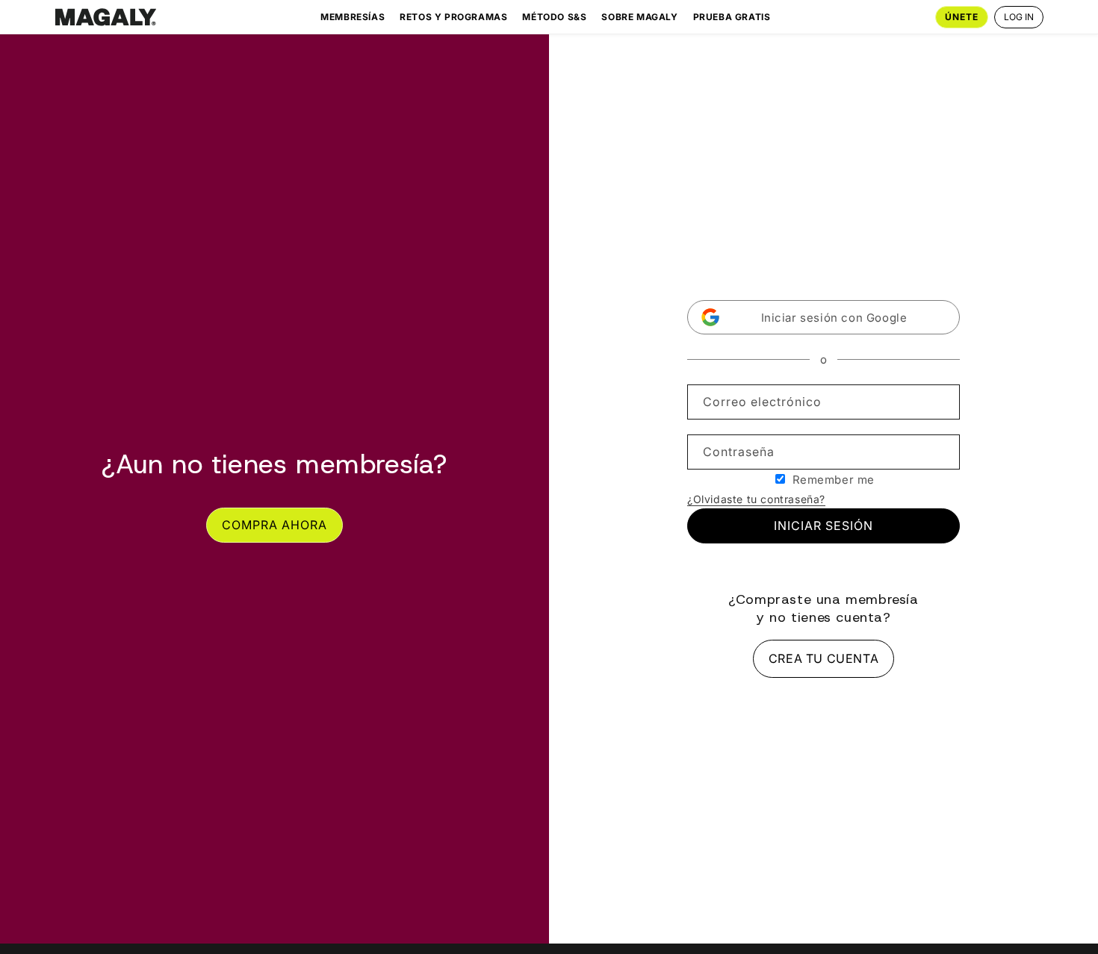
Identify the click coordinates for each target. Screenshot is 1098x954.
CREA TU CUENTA (823, 658)
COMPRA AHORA (274, 524)
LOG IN (1019, 16)
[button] (823, 317)
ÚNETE (961, 16)
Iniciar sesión (823, 525)
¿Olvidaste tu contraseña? (756, 499)
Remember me (834, 480)
